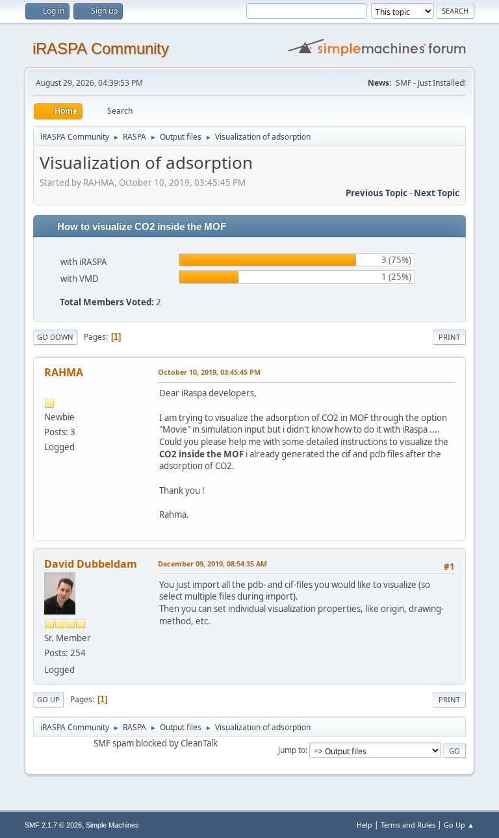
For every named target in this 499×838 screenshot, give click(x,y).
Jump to (291, 749)
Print (449, 337)
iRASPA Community (100, 48)
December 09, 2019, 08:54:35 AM (212, 563)
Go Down (55, 337)
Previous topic (376, 193)
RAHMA (63, 372)
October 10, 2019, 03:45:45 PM (209, 372)
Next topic (436, 193)
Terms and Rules (408, 825)
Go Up (48, 699)
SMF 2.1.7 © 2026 (53, 825)
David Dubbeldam (90, 564)
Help (364, 825)
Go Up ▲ (459, 825)
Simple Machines (112, 825)
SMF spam (114, 743)
